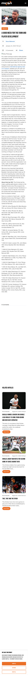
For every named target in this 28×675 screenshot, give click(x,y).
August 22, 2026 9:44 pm (19, 411)
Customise (14, 667)
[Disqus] (14, 325)
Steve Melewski (10, 41)
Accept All (14, 663)
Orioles (4, 28)
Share (21, 50)
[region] (14, 662)
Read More (6, 432)
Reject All (14, 672)
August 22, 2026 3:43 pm (19, 455)
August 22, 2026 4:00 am (19, 495)
